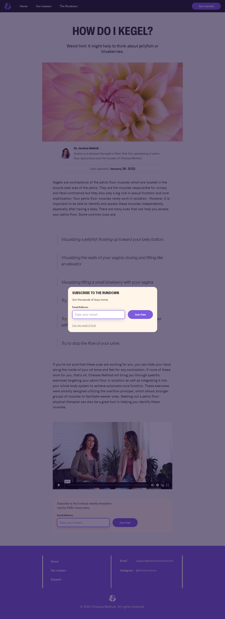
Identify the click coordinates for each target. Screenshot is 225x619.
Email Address (80, 307)
